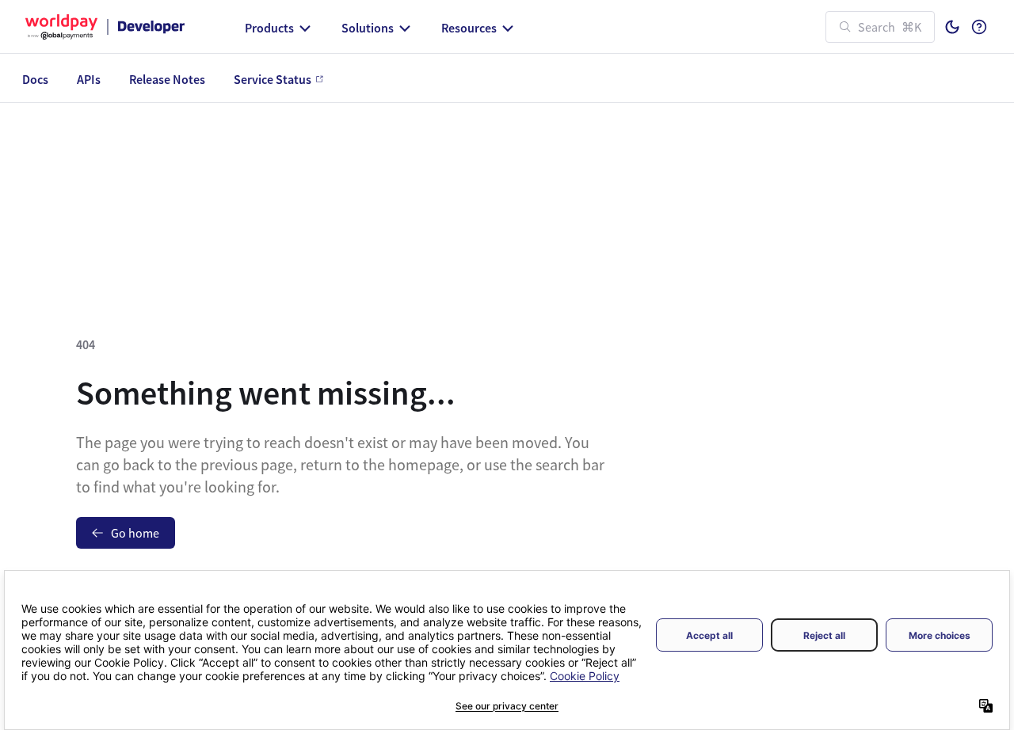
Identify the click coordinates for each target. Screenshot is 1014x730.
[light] (952, 27)
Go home (135, 533)
